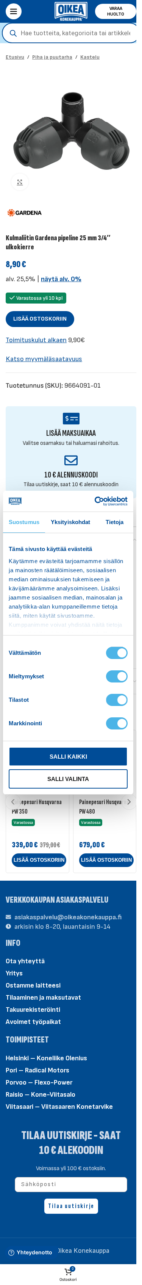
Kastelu (90, 57)
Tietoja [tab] (115, 522)
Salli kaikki (68, 756)
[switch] (117, 676)
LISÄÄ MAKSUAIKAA (71, 433)
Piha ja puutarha (52, 57)
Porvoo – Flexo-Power (39, 1082)
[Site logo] (71, 11)
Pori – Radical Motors (37, 1070)
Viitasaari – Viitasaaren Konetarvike (59, 1107)
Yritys (14, 973)
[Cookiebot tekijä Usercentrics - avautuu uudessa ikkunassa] (96, 501)
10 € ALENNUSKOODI (71, 475)
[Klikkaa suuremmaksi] (19, 182)
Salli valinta (68, 779)
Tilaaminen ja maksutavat (43, 998)
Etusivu (15, 57)
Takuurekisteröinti (33, 1010)
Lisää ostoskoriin (40, 318)
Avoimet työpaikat (33, 1022)
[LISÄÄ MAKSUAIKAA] (71, 418)
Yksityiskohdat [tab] (70, 522)
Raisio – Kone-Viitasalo (40, 1095)
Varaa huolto (115, 11)
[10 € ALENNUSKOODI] (71, 460)
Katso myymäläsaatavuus (44, 359)
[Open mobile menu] (13, 11)
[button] (39, 860)
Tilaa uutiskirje (71, 1206)
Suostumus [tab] (24, 522)
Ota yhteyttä (25, 961)
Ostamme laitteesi (33, 985)
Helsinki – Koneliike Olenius (46, 1058)
